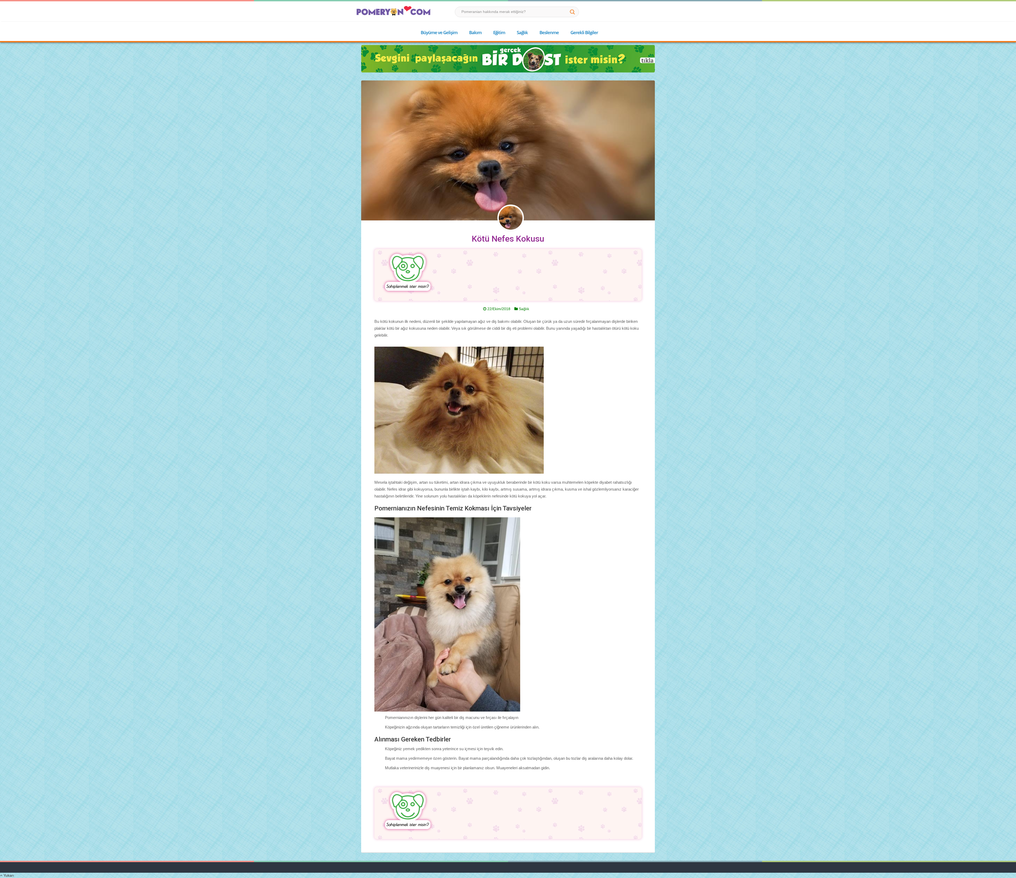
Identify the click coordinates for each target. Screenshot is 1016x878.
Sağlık (522, 32)
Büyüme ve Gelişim (439, 32)
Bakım (475, 32)
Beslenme (549, 32)
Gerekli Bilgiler (584, 32)
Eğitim (499, 32)
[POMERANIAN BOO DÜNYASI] (393, 10)
